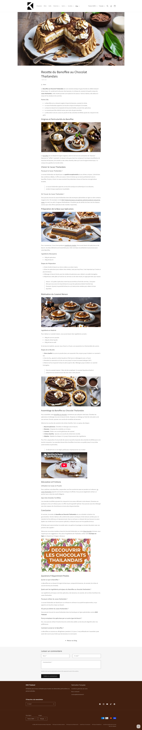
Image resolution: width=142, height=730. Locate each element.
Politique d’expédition (97, 724)
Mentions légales (112, 726)
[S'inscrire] (53, 704)
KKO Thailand (39, 724)
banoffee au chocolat (60, 414)
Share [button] (44, 84)
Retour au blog (72, 640)
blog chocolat (87, 531)
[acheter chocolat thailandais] (66, 571)
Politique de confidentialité (72, 724)
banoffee (45, 156)
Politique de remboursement (59, 724)
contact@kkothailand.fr (77, 694)
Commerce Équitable (46, 724)
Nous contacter (75, 691)
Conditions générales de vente (79, 688)
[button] (56, 6)
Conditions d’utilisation (85, 724)
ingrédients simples (70, 245)
